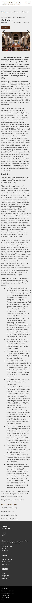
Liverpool (5, 27)
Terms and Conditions (7, 591)
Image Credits (5, 597)
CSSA (3, 573)
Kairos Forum (5, 578)
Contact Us (4, 588)
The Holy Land (6, 564)
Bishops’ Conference (7, 559)
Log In (3, 599)
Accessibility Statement (7, 593)
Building (3, 12)
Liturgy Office (5, 576)
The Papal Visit (6, 562)
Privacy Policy (5, 595)
